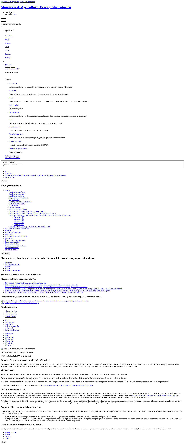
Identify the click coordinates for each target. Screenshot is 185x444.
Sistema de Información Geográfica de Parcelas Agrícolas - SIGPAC (32, 213)
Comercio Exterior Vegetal (18, 209)
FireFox (7, 434)
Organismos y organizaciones (15, 240)
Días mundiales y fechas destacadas (17, 228)
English (7, 39)
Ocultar (4, 181)
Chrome (8, 436)
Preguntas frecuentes (12, 248)
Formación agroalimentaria (18, 148)
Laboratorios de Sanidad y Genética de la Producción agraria (29, 227)
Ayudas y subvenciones (13, 232)
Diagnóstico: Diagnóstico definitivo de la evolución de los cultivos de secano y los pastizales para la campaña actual (44, 292)
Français (8, 43)
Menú (18, 24)
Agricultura (13, 83)
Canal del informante (12, 330)
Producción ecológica (16, 196)
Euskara (8, 54)
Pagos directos (14, 200)
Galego (7, 50)
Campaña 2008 (19, 219)
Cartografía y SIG (15, 141)
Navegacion (5, 253)
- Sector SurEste (10, 317)
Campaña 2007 (19, 221)
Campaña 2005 (19, 225)
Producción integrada (16, 194)
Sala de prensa (10, 67)
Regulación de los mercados (18, 198)
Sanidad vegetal (14, 207)
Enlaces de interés (11, 250)
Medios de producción (17, 204)
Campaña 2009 (19, 217)
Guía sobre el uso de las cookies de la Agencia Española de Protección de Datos (66, 385)
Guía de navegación (12, 326)
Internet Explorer (11, 432)
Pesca (11, 98)
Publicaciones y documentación (15, 246)
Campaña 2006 (10, 177)
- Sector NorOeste (11, 311)
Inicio (7, 171)
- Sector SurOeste (11, 315)
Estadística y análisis (16, 134)
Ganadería (12, 90)
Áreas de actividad (11, 69)
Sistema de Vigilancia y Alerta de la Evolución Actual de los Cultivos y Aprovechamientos (35, 175)
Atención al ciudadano (12, 158)
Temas (7, 190)
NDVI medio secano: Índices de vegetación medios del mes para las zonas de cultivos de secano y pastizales (41, 285)
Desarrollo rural (14, 112)
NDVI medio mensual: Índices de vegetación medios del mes (25, 283)
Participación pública (12, 156)
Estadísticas (9, 234)
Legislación (9, 238)
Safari (7, 438)
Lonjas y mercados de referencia (20, 202)
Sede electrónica (14, 127)
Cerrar (3, 442)
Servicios (8, 230)
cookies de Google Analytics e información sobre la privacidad (153, 395)
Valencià (8, 58)
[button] (92, 24)
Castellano (8, 36)
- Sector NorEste (10, 313)
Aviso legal (9, 328)
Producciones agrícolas (17, 192)
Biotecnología (14, 205)
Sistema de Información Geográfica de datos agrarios (27, 211)
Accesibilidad (9, 322)
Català (7, 47)
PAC (11, 119)
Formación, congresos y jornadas (16, 236)
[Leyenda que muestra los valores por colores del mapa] (20, 303)
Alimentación (14, 105)
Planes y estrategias (11, 244)
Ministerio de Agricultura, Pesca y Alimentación (36, 7)
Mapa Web (9, 324)
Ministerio (8, 65)
